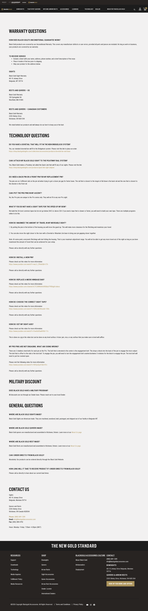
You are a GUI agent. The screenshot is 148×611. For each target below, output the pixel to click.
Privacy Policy (78, 604)
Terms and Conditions (63, 604)
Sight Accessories (47, 574)
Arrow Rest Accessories (49, 584)
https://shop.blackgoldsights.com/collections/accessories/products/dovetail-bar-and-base (39, 151)
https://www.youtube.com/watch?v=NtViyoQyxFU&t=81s (28, 365)
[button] (134, 11)
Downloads (14, 565)
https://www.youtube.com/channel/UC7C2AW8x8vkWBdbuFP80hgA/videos (34, 287)
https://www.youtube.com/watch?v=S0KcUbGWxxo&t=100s (29, 309)
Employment (80, 570)
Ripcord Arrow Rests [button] (50, 9)
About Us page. (77, 432)
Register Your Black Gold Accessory (116, 10)
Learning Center (75, 10)
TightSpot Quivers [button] (33, 9)
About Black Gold (81, 560)
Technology (89, 9)
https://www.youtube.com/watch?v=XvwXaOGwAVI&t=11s (28, 331)
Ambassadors (80, 565)
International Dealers (48, 594)
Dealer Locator (98, 10)
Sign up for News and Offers (120, 584)
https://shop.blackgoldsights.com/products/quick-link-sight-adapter (31, 168)
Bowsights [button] (20, 9)
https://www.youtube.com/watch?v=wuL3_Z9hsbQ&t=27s (28, 264)
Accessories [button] (64, 9)
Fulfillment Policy (16, 579)
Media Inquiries (16, 574)
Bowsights (45, 560)
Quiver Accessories (48, 579)
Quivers (43, 565)
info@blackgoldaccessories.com (25, 519)
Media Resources (16, 584)
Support (13, 560)
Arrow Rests (45, 570)
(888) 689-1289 (17, 517)
